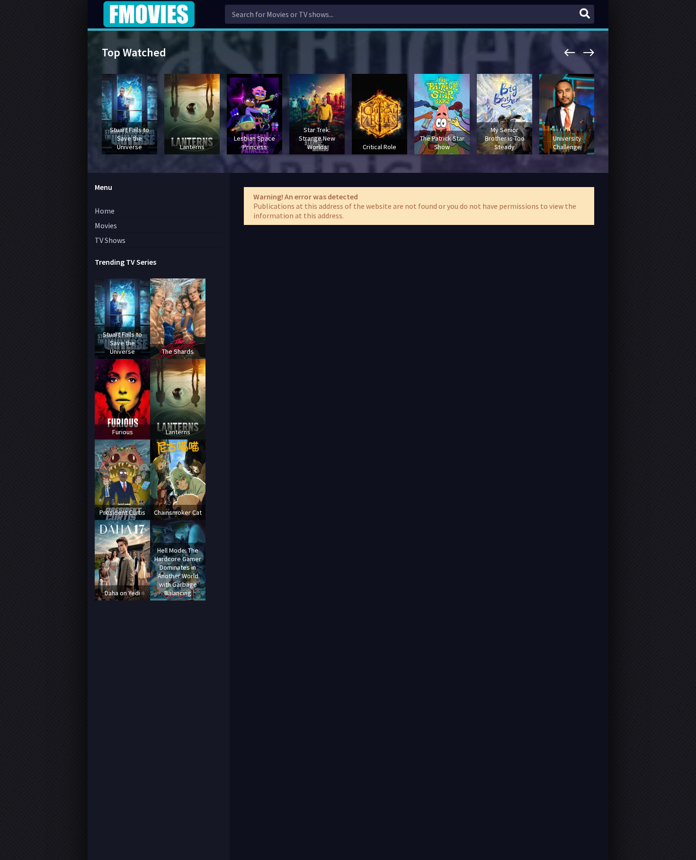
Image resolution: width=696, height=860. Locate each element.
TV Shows (110, 240)
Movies (106, 225)
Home (105, 210)
